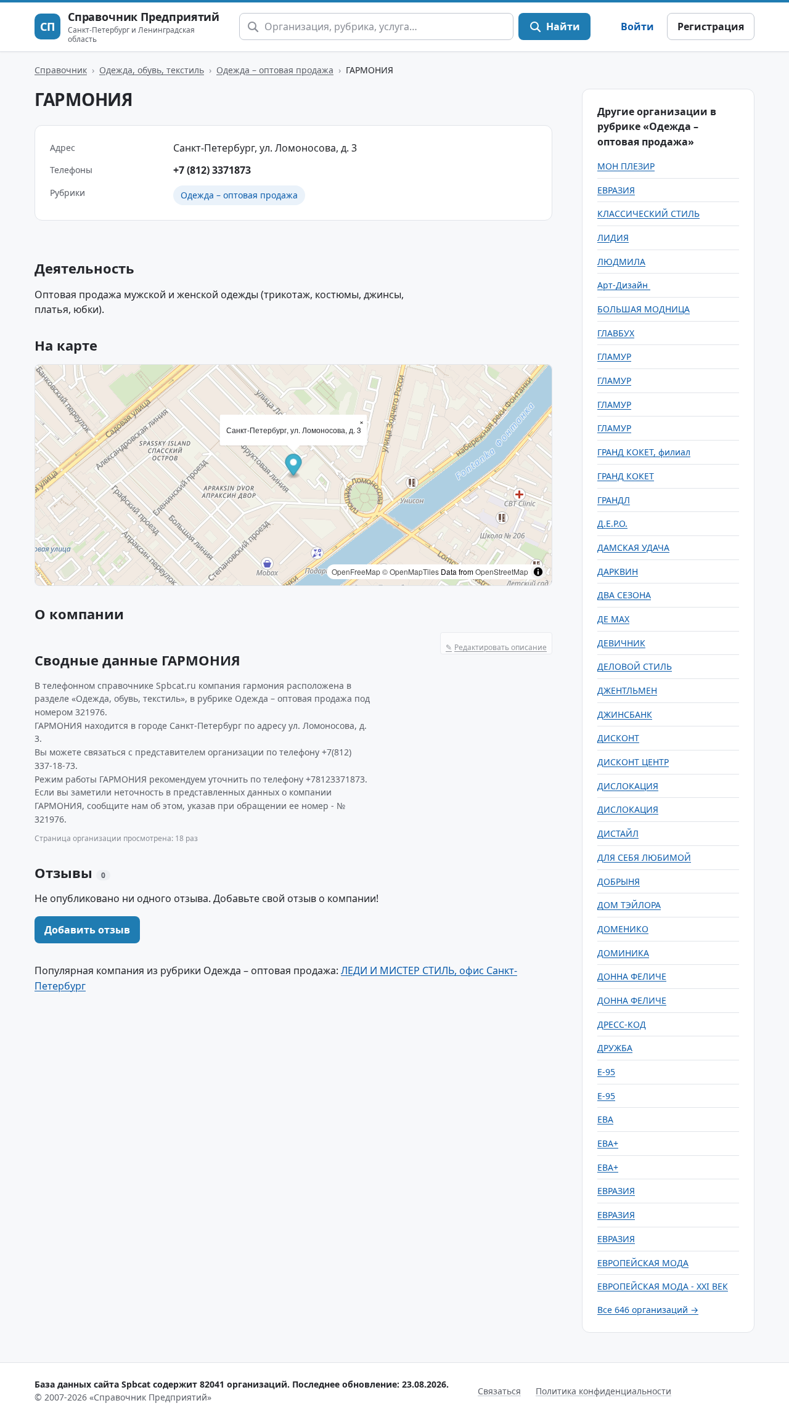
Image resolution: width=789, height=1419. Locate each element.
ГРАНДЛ (613, 500)
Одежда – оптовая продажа (274, 70)
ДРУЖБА (614, 1048)
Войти (637, 26)
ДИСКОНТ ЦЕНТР (633, 762)
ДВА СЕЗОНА (624, 595)
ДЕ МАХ (613, 619)
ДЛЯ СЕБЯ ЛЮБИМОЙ (644, 857)
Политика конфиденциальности (603, 1391)
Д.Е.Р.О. (612, 523)
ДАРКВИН (617, 571)
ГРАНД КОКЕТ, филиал (643, 452)
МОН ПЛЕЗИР (626, 166)
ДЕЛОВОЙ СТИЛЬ (634, 666)
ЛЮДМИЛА (621, 261)
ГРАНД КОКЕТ (625, 476)
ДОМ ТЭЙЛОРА (629, 905)
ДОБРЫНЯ (618, 881)
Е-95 (606, 1072)
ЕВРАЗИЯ (616, 190)
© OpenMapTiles (410, 571)
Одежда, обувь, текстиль (151, 70)
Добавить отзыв (87, 930)
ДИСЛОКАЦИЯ (627, 786)
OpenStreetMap (501, 571)
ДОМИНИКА (623, 953)
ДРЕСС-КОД (621, 1024)
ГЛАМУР (614, 356)
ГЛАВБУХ (615, 333)
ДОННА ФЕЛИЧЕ (631, 976)
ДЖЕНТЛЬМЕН (627, 690)
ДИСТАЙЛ (618, 833)
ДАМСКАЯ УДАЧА (633, 547)
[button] (293, 466)
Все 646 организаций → (647, 1309)
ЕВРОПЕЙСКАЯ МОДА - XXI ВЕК (662, 1286)
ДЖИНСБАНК (624, 714)
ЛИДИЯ (613, 237)
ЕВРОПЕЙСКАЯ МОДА (643, 1263)
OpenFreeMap (356, 571)
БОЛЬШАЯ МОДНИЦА (643, 309)
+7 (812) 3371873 (212, 170)
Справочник (61, 70)
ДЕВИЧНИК (621, 643)
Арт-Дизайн (623, 285)
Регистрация (710, 26)
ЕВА (605, 1119)
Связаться (499, 1391)
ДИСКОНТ (618, 738)
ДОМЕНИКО (622, 929)
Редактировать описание (496, 647)
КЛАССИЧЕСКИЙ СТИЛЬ (648, 213)
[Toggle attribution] (538, 571)
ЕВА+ (607, 1143)
